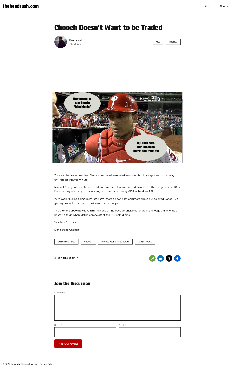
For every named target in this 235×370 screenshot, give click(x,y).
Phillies (173, 41)
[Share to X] (169, 258)
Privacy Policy (47, 364)
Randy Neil (75, 40)
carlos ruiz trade (66, 242)
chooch (88, 242)
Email (122, 325)
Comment (60, 292)
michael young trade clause (115, 242)
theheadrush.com (20, 6)
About (207, 6)
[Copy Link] (152, 258)
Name (58, 325)
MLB (158, 41)
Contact (225, 6)
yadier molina (145, 242)
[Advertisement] (117, 70)
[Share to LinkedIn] (160, 258)
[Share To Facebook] (177, 258)
